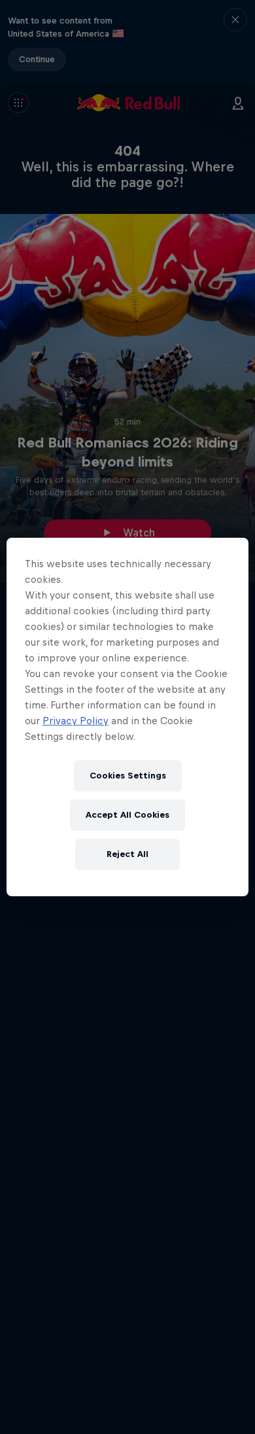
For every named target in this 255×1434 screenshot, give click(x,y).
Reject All (127, 854)
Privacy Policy (75, 720)
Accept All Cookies (127, 815)
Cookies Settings (128, 775)
